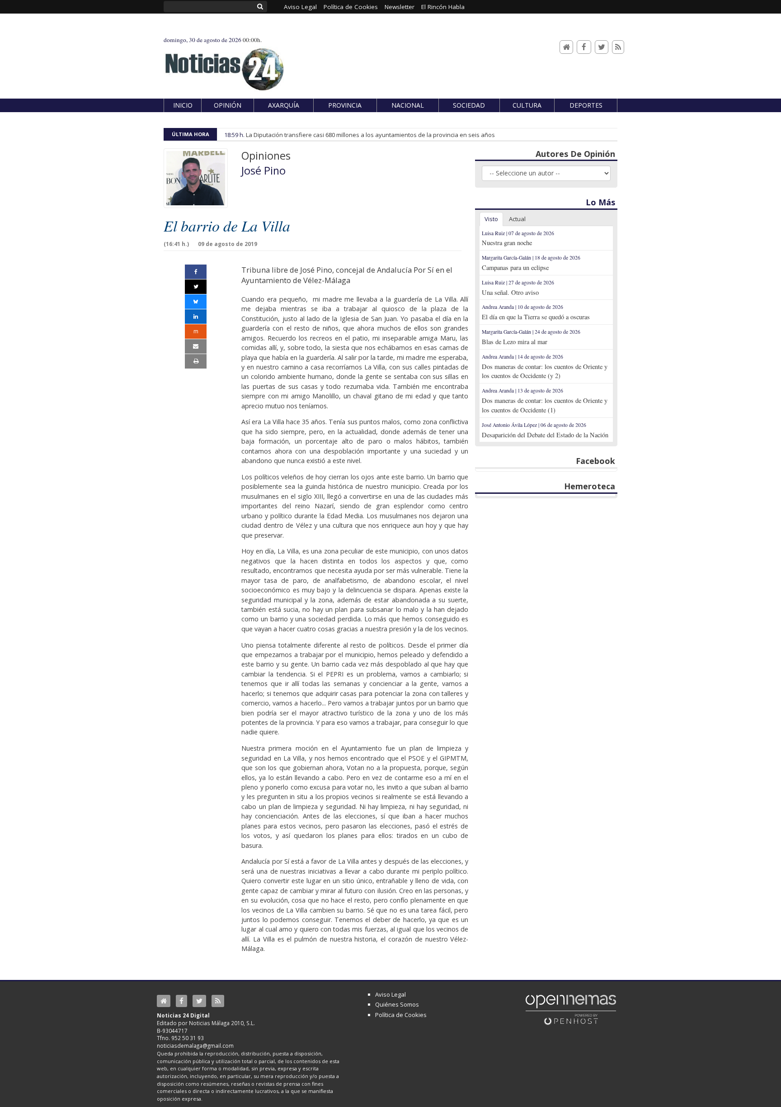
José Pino (263, 170)
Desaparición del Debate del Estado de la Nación (545, 434)
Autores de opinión (575, 153)
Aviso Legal (390, 994)
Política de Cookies (401, 1015)
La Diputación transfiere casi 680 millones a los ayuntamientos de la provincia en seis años (370, 135)
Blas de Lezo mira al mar (514, 341)
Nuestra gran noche (507, 242)
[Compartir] (196, 272)
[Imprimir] (196, 361)
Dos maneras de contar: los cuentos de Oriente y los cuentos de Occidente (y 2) (544, 371)
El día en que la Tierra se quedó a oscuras (536, 316)
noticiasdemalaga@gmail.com (195, 1045)
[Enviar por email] (196, 346)
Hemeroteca (589, 486)
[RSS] (618, 47)
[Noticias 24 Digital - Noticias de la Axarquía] (224, 65)
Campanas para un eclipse (515, 267)
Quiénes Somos (397, 1004)
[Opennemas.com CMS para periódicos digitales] (571, 1009)
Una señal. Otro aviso (510, 292)
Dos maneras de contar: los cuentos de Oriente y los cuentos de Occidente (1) (544, 405)
